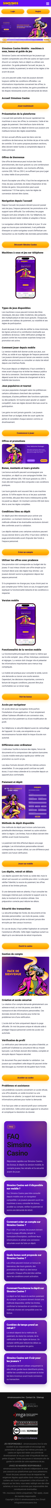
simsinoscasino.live (16, 1397)
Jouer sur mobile (25, 864)
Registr (38, 11)
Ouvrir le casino (25, 946)
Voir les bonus (25, 697)
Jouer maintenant (25, 106)
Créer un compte (25, 552)
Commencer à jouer (25, 433)
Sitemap (40, 1397)
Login (13, 11)
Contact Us (30, 1397)
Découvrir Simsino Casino (25, 245)
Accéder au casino (25, 1078)
